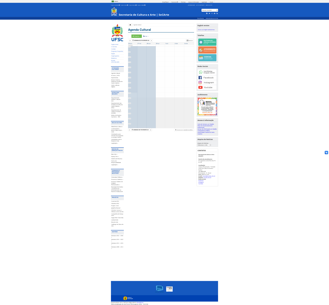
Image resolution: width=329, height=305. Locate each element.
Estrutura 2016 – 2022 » (117, 240)
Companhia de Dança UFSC (117, 214)
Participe (183, 2)
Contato (113, 49)
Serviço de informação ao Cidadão (207, 129)
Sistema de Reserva (116, 158)
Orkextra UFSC (115, 203)
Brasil (116, 1)
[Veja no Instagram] (214, 13)
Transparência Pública (204, 130)
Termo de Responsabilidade (116, 161)
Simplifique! (165, 2)
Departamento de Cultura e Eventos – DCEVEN (116, 111)
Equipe (113, 53)
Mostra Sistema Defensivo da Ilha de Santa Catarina (117, 81)
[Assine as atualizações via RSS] (217, 13)
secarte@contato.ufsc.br (208, 176)
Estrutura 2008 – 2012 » (117, 247)
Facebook (200, 180)
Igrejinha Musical (115, 208)
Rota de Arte (114, 222)
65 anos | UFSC (115, 75)
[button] (184, 130)
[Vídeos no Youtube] (212, 13)
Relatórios (114, 58)
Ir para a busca (132, 5)
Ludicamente (114, 220)
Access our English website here (206, 29)
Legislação (204, 2)
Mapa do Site (209, 5)
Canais (211, 2)
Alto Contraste (200, 5)
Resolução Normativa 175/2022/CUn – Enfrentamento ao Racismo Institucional (117, 189)
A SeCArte (114, 46)
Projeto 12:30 (115, 205)
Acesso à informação (193, 2)
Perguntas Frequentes (117, 51)
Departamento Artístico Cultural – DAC (116, 99)
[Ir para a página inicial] (129, 25)
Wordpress (140, 302)
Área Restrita (200, 18)
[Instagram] (207, 84)
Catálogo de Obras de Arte (117, 225)
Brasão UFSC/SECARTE (115, 61)
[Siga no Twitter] (209, 13)
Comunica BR (174, 2)
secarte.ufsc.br (207, 177)
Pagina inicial (114, 44)
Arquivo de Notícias (203, 143)
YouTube (200, 184)
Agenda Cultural (115, 73)
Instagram (201, 182)
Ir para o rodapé (141, 5)
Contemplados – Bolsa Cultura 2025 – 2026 (117, 130)
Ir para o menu (124, 5)
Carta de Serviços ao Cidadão (206, 124)
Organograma (115, 56)
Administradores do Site (212, 18)
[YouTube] (207, 89)
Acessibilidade (191, 5)
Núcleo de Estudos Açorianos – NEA (116, 116)
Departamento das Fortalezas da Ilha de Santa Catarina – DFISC (117, 105)
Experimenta (114, 77)
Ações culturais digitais (115, 86)
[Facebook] (207, 79)
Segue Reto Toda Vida (117, 217)
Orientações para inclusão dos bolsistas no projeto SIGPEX (117, 135)
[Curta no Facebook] (207, 13)
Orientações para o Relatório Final (116, 140)
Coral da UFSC (115, 201)
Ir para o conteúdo (115, 5)
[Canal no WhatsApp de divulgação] (207, 74)
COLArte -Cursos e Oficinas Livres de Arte (117, 210)
